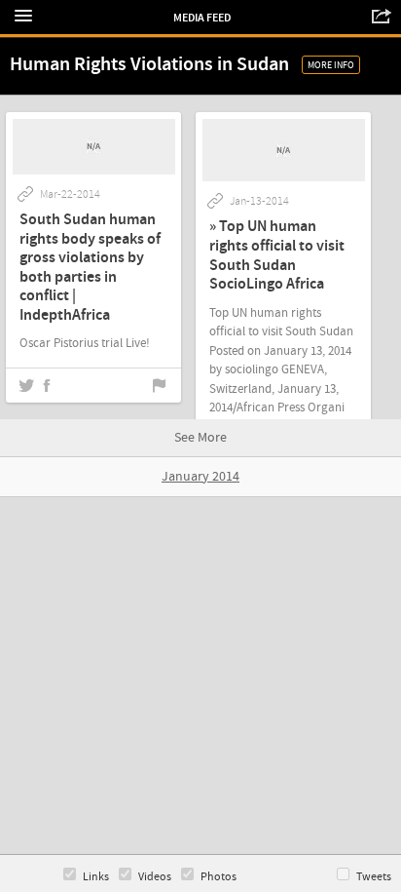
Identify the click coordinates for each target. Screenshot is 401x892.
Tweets (373, 877)
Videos (154, 877)
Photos (218, 877)
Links (96, 877)
